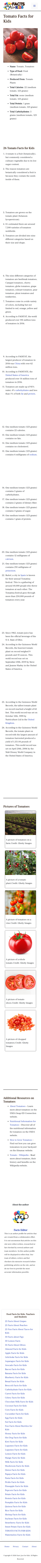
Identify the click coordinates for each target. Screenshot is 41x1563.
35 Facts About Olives (15, 1345)
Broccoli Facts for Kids (16, 1385)
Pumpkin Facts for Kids (16, 1502)
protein (31, 393)
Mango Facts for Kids (15, 1457)
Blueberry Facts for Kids (16, 1377)
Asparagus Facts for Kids (17, 1361)
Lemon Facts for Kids (15, 1453)
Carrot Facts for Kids (15, 1393)
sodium (33, 454)
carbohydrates (22, 390)
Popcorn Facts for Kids (16, 1490)
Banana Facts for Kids (15, 1373)
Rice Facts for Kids (14, 1510)
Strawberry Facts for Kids (17, 1522)
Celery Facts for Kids (15, 1397)
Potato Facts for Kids (15, 1494)
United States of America (17, 375)
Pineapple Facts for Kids (16, 1486)
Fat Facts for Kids (13, 1422)
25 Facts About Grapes (15, 1321)
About (34, 1546)
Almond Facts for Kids (15, 1349)
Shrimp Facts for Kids (15, 1514)
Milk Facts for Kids (14, 1462)
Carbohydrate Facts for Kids (18, 1389)
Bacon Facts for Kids (15, 1369)
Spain (23, 575)
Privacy (16, 1546)
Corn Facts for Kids (14, 1409)
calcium (9, 559)
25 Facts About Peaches (16, 1325)
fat (22, 393)
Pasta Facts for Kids (14, 1478)
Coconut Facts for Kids (16, 1405)
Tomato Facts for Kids (18, 1530)
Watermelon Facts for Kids (17, 1534)
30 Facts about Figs (14, 1337)
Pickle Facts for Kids (14, 1482)
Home (7, 1546)
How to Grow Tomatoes (21, 1140)
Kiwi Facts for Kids (14, 1441)
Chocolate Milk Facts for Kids (19, 1401)
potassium (10, 570)
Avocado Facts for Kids (16, 1365)
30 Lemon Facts (12, 1341)
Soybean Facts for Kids (16, 1518)
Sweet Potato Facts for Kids (18, 1526)
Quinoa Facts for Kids (15, 1506)
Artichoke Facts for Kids (16, 1357)
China (17, 363)
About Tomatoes (17, 1106)
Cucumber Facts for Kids (17, 1413)
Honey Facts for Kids (15, 1433)
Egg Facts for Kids (13, 1418)
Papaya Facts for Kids (15, 1474)
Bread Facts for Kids (14, 1381)
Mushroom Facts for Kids (17, 1466)
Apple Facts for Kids (14, 1353)
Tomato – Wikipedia (19, 1155)
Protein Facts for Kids (15, 1498)
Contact (25, 1546)
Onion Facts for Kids (15, 1470)
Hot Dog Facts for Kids (16, 1437)
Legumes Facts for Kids (16, 1445)
